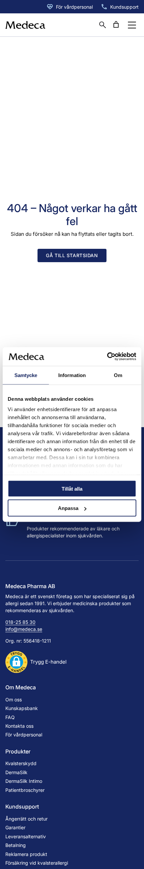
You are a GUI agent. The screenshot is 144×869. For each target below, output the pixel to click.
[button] (36, 662)
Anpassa (68, 508)
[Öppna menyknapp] (132, 25)
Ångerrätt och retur (26, 819)
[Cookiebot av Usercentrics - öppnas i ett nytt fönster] (107, 356)
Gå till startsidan (72, 255)
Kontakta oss (19, 726)
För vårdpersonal (74, 7)
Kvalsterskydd (21, 763)
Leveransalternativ (25, 836)
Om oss (13, 699)
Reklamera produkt (26, 854)
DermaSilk (16, 772)
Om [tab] (118, 375)
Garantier (15, 827)
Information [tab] (72, 375)
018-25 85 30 (20, 622)
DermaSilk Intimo (23, 781)
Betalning (15, 845)
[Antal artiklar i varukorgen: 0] (116, 24)
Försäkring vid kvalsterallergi (36, 863)
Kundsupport (124, 7)
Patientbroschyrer (25, 790)
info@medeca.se (23, 629)
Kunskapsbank (21, 708)
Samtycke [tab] (26, 375)
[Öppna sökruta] (102, 24)
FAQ (10, 717)
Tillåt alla (72, 488)
